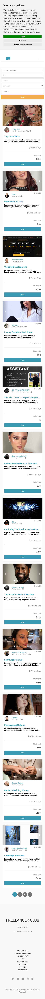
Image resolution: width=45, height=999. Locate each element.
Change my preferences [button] (22, 44)
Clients (36, 193)
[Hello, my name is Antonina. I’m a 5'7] (26, 850)
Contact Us (22, 970)
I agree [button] (22, 37)
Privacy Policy (22, 961)
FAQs (22, 959)
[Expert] (22, 89)
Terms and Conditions (22, 953)
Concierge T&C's (22, 956)
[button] (23, 70)
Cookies (23, 967)
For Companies (22, 950)
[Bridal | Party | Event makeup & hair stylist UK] (30, 131)
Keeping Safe (22, 964)
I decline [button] (22, 40)
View (22, 164)
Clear (22, 97)
